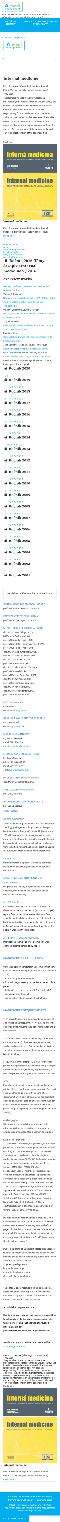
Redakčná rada (10, 252)
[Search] (56, 61)
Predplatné (8, 236)
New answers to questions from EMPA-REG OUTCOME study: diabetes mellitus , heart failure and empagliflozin (29, 302)
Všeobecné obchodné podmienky (35, 1496)
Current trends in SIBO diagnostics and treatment (26, 356)
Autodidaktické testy (13, 257)
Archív (6, 247)
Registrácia (19, 37)
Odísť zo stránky (10, 22)
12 (4, 387)
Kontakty (12, 1496)
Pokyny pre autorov (12, 254)
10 (10, 387)
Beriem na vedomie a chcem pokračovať (40, 22)
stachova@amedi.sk (20, 710)
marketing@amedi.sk (20, 746)
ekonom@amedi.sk (19, 770)
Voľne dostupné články (14, 249)
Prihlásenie (7, 37)
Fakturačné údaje (44, 1500)
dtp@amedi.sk (17, 726)
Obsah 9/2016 (10, 244)
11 (7, 387)
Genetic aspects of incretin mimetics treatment (25, 349)
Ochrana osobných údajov (20, 1500)
